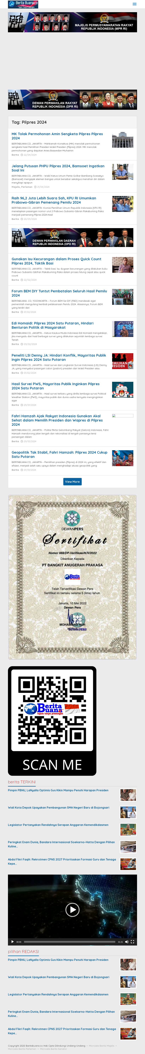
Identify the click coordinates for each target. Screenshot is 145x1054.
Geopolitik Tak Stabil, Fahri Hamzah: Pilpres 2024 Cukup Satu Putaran (59, 454)
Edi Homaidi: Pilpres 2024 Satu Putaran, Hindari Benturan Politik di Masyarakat (53, 325)
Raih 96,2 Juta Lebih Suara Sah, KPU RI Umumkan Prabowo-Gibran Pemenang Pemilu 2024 (54, 200)
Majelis (16, 186)
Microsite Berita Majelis (101, 1045)
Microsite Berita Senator (53, 1048)
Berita (15, 154)
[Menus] (134, 4)
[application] (72, 910)
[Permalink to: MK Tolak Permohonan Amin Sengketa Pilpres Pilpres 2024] (122, 139)
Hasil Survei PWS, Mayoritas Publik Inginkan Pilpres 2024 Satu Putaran (56, 386)
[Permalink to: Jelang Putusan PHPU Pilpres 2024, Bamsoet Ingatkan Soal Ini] (122, 171)
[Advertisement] (72, 61)
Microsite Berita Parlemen (22, 1048)
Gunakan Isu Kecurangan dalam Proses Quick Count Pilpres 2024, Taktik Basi (56, 261)
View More (72, 481)
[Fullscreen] (132, 942)
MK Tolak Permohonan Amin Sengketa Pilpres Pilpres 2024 (57, 136)
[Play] (12, 942)
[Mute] (127, 942)
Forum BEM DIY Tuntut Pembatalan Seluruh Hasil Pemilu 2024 (59, 293)
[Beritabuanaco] (23, 4)
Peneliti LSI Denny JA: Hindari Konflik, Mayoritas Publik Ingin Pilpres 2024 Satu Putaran (59, 357)
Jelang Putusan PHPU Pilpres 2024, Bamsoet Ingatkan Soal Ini (58, 168)
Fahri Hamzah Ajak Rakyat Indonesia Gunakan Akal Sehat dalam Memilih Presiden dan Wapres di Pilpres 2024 (57, 420)
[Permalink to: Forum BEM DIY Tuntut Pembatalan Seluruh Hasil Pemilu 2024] (122, 296)
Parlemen (26, 186)
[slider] (69, 942)
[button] (72, 910)
